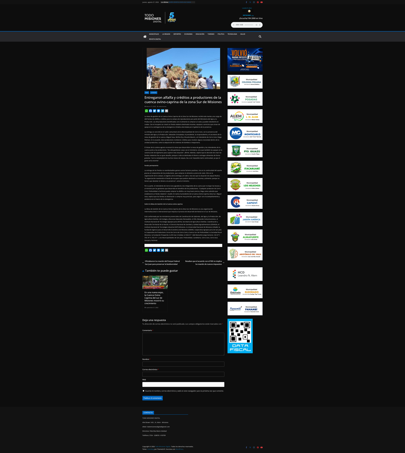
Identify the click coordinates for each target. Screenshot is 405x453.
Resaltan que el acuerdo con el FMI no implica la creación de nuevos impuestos (203, 262)
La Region (166, 34)
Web (144, 379)
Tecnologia (232, 34)
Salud (242, 34)
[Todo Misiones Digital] (144, 36)
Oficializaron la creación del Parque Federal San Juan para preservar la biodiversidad (162, 262)
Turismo (211, 34)
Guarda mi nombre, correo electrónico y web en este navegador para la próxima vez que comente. (184, 391)
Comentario (147, 330)
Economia (188, 34)
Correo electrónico (150, 369)
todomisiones (162, 106)
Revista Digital (155, 39)
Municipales (154, 34)
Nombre (146, 359)
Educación (200, 34)
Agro (146, 92)
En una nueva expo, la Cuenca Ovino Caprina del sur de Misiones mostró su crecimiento (154, 298)
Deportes (177, 34)
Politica (221, 34)
